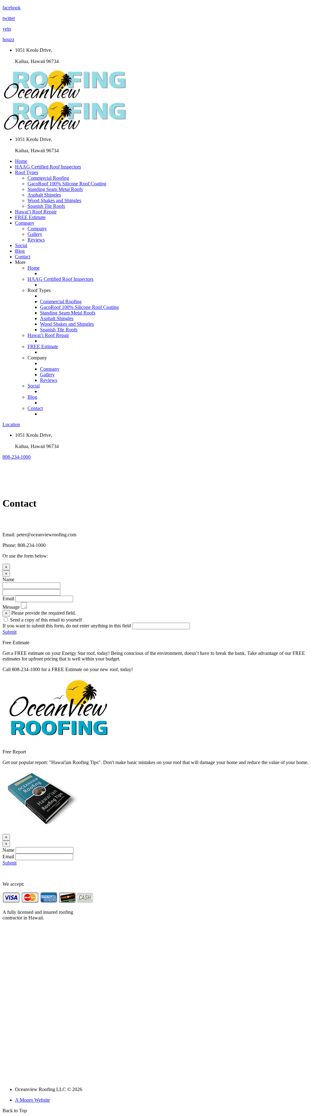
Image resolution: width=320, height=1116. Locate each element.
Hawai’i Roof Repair (36, 211)
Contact (22, 256)
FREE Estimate (30, 217)
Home (21, 161)
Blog (20, 251)
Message (11, 607)
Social (21, 245)
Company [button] (24, 223)
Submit (9, 632)
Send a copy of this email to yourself (46, 619)
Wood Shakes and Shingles (54, 200)
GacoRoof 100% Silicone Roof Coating (67, 183)
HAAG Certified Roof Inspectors (48, 166)
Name (8, 579)
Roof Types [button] (26, 172)
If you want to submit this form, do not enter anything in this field (66, 625)
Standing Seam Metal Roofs (55, 189)
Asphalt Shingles (44, 194)
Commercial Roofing (48, 178)
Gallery (35, 234)
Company (37, 228)
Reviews (36, 239)
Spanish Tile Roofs (46, 206)
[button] (16, 457)
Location (11, 424)
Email (8, 598)
